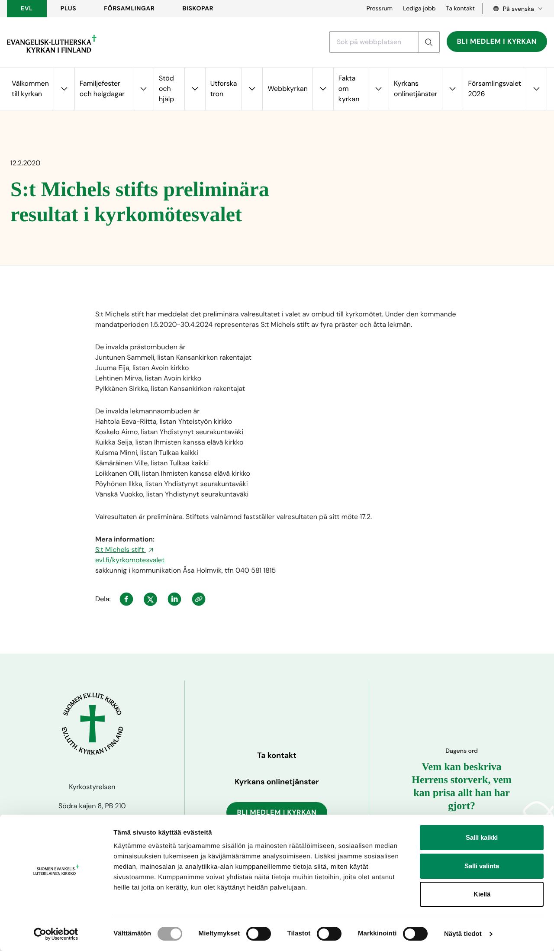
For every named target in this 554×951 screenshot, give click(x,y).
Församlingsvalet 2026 (494, 88)
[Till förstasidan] (52, 44)
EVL (27, 9)
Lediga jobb (419, 9)
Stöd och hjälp (166, 88)
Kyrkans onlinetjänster (415, 88)
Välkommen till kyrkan (30, 88)
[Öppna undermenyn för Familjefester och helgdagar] (143, 89)
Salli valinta (481, 866)
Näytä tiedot (463, 934)
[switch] (258, 934)
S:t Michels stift (120, 549)
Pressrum (380, 9)
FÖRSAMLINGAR (129, 9)
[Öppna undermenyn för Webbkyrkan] (322, 89)
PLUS (68, 9)
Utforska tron (223, 88)
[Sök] (429, 42)
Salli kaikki (482, 837)
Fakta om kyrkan (349, 88)
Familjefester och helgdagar (102, 88)
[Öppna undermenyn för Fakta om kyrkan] (378, 89)
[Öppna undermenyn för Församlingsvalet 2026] (536, 89)
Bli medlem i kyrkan (497, 41)
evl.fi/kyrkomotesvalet (129, 559)
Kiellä (481, 894)
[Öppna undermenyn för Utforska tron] (252, 89)
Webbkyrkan (287, 88)
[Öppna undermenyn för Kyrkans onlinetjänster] (452, 89)
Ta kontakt (460, 9)
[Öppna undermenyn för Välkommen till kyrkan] (64, 89)
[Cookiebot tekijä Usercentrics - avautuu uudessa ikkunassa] (56, 934)
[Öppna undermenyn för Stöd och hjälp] (194, 89)
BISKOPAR (198, 9)
